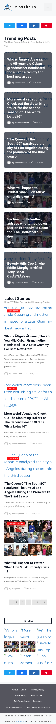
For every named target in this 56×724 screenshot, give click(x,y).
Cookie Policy (20, 695)
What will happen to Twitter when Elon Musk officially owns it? (26, 192)
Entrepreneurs (16, 524)
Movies (12, 388)
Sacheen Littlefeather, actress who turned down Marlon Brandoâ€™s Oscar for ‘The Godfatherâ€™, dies (27, 227)
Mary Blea (19, 203)
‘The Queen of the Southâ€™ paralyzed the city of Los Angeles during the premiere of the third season (27, 147)
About (15, 689)
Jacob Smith (20, 83)
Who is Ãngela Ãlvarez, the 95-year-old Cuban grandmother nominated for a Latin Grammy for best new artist (26, 68)
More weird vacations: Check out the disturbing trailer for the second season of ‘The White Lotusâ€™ (26, 107)
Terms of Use (35, 695)
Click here (21, 721)
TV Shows (13, 458)
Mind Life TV (25, 7)
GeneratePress (43, 707)
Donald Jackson (21, 243)
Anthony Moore (21, 163)
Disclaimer (37, 701)
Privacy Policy (37, 689)
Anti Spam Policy (22, 701)
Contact (24, 689)
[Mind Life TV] (7, 7)
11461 (36, 602)
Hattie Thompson (22, 123)
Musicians (14, 311)
